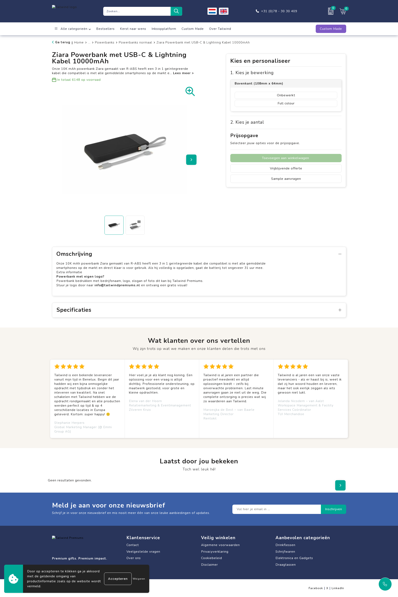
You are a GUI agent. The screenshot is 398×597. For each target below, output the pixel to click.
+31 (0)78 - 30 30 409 (279, 11)
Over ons (133, 558)
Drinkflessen (285, 545)
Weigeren (139, 578)
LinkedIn (338, 588)
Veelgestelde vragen (143, 552)
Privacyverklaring (214, 552)
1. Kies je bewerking (252, 73)
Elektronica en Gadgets (294, 558)
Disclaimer (209, 565)
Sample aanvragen (286, 178)
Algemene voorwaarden (220, 545)
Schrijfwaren (285, 552)
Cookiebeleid (211, 558)
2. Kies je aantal (247, 122)
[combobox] (137, 11)
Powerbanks (104, 42)
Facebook (317, 588)
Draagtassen (285, 565)
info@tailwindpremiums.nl (118, 285)
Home (79, 42)
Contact (132, 545)
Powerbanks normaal (135, 42)
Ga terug (62, 42)
